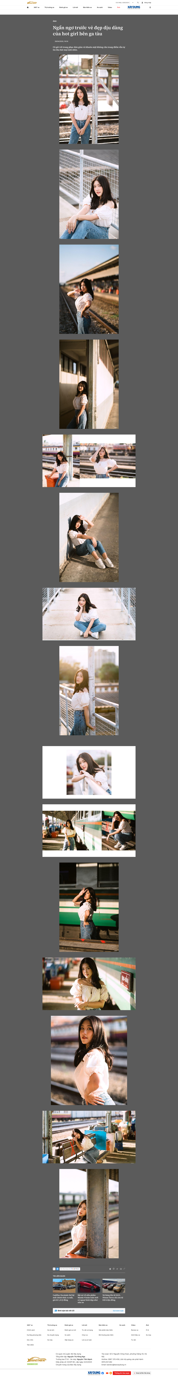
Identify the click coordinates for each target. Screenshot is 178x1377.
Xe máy (49, 1340)
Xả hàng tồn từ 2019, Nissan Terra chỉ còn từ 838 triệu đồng (113, 1297)
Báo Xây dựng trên (65, 1269)
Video (110, 7)
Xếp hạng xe (69, 1340)
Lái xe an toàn (87, 1340)
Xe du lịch (50, 1330)
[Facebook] (103, 1373)
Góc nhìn (30, 1340)
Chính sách (31, 1330)
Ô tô (147, 1330)
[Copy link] (124, 1269)
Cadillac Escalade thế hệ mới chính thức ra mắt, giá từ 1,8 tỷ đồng (63, 1297)
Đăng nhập (147, 2)
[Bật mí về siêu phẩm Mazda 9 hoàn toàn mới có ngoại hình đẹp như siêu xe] (89, 1286)
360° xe (36, 7)
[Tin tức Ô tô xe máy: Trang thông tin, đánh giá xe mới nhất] (32, 2)
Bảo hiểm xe (87, 7)
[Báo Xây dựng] (133, 7)
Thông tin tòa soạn (121, 1373)
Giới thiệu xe (135, 1335)
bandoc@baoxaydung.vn (116, 1365)
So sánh (67, 1335)
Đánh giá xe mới (70, 1330)
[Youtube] (107, 1373)
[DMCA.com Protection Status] (32, 1364)
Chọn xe (85, 1335)
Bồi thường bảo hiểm (106, 1335)
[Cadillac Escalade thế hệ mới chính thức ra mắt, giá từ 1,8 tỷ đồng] (64, 1286)
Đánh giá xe (63, 7)
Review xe (134, 1330)
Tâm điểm (30, 1345)
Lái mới (75, 7)
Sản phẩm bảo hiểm (106, 1330)
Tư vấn (133, 1340)
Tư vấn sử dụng (87, 1330)
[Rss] (110, 1373)
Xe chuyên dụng (53, 1335)
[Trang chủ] (28, 7)
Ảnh (118, 7)
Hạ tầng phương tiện (34, 1335)
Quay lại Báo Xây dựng (143, 1373)
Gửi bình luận (118, 1311)
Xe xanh (100, 7)
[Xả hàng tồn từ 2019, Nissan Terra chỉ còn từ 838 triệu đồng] (114, 1286)
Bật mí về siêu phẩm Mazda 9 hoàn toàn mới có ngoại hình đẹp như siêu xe (88, 1299)
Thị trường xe (49, 7)
